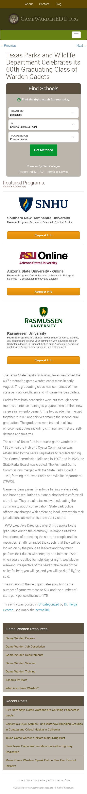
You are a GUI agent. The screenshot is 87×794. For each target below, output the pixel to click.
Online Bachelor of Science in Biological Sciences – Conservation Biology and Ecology (40, 277)
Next (81, 45)
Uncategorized (48, 604)
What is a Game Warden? (22, 688)
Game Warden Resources (27, 629)
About (29, 4)
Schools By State (16, 679)
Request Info (43, 235)
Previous (8, 45)
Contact (44, 4)
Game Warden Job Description (25, 646)
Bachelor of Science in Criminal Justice (51, 222)
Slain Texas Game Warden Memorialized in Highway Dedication (39, 748)
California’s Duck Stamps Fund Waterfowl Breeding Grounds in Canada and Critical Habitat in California (44, 726)
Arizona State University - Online (35, 271)
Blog (59, 4)
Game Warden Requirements (24, 654)
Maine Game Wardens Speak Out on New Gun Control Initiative (41, 762)
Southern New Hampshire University (38, 218)
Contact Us (31, 780)
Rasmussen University (26, 333)
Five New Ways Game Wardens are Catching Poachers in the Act (42, 712)
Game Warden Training (20, 671)
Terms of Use (63, 780)
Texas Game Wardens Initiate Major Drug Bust (35, 737)
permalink (42, 610)
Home (20, 780)
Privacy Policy (47, 780)
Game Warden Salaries (20, 663)
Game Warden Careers (20, 638)
